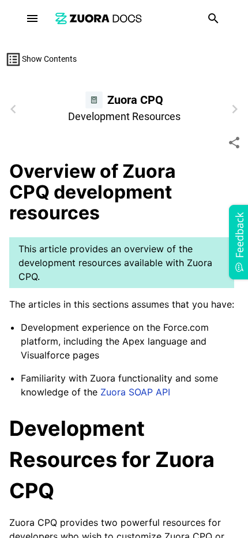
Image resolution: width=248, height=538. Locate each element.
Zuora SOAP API (135, 392)
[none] (234, 142)
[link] (98, 18)
